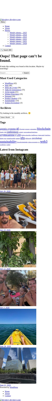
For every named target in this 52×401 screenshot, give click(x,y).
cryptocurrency (8, 134)
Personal (8, 96)
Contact (8, 46)
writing (8, 144)
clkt (5, 132)
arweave (27, 129)
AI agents (22, 129)
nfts (22, 137)
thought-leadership (22, 142)
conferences (12, 131)
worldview (3, 144)
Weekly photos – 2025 (18, 33)
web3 (43, 141)
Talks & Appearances (13, 90)
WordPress (9, 83)
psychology (37, 138)
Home (7, 26)
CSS (19, 134)
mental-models (11, 138)
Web (6, 85)
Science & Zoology (12, 103)
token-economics (33, 142)
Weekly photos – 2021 (18, 41)
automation (33, 129)
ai (17, 128)
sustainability (8, 141)
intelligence (34, 135)
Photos (7, 31)
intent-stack (41, 135)
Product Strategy (11, 98)
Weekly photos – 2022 (18, 39)
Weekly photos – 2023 (18, 37)
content (21, 132)
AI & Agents (10, 92)
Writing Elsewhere (12, 94)
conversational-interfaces (30, 132)
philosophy (28, 138)
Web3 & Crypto (11, 88)
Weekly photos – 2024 (18, 35)
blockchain (44, 128)
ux (39, 142)
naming (18, 138)
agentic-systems (8, 128)
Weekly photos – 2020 (18, 44)
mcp (5, 138)
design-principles (26, 135)
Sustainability (10, 101)
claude (2, 132)
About (7, 28)
